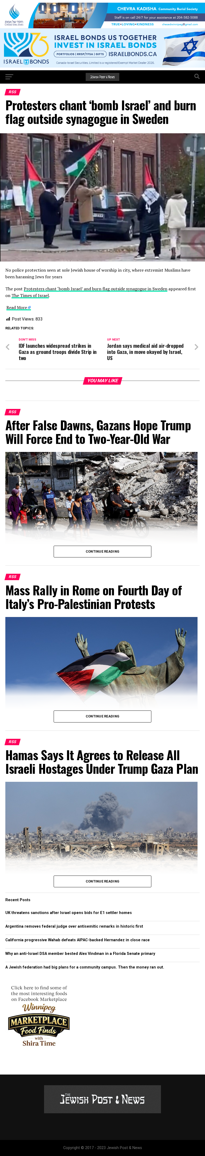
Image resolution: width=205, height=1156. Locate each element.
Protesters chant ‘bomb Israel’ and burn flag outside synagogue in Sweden (95, 289)
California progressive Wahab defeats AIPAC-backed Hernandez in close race (77, 940)
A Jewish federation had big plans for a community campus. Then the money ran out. (84, 967)
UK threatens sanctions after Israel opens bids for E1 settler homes (68, 913)
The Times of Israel (30, 295)
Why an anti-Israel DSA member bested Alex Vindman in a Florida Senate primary (80, 953)
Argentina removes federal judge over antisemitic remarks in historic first (74, 926)
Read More (16, 307)
